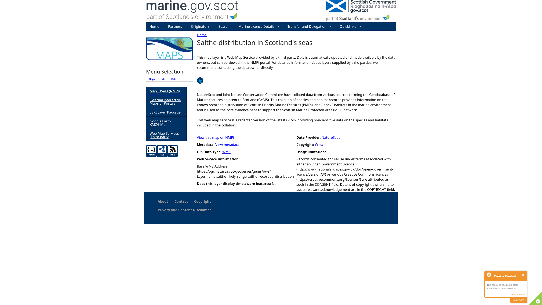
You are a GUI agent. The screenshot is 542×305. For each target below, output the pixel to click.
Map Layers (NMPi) (165, 91)
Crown (320, 144)
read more (518, 300)
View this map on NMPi (215, 137)
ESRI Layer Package (165, 112)
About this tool (518, 294)
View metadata (227, 144)
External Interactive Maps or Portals (165, 102)
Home (202, 35)
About (163, 201)
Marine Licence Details (254, 26)
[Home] (192, 11)
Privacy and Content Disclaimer (184, 210)
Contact (181, 201)
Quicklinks (346, 26)
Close (523, 274)
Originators (200, 26)
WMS (226, 152)
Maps (153, 79)
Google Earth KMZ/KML (160, 123)
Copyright (202, 201)
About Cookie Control (489, 274)
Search (224, 26)
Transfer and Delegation (305, 26)
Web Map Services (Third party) (164, 135)
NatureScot (331, 137)
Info (162, 79)
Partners (175, 26)
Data (173, 79)
